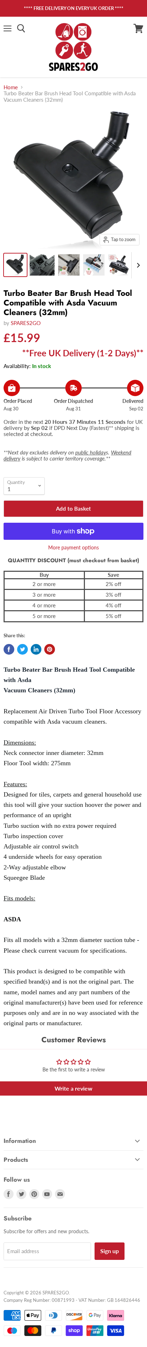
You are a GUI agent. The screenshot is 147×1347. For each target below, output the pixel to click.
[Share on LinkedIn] (36, 649)
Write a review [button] (73, 1088)
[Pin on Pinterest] (49, 649)
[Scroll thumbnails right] (137, 265)
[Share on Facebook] (9, 649)
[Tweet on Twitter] (22, 649)
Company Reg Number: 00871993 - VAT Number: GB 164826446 (72, 1300)
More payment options (73, 547)
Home (11, 87)
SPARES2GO (26, 323)
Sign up (109, 1250)
